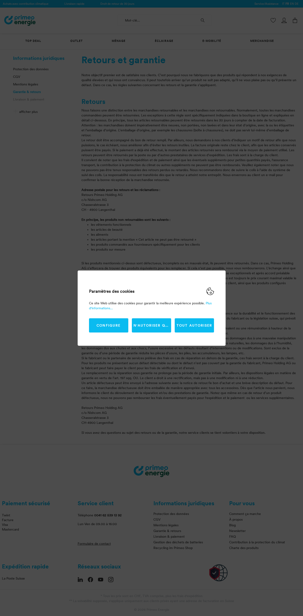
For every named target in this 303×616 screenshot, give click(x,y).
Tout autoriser (194, 325)
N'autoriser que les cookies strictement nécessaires (152, 325)
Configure (108, 325)
